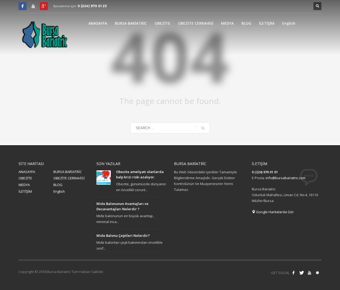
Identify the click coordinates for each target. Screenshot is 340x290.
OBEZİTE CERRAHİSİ (69, 178)
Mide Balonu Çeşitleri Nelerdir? (123, 235)
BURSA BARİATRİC (67, 171)
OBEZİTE (25, 178)
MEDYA (24, 184)
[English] (317, 273)
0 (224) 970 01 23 (92, 6)
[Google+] (44, 6)
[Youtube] (33, 6)
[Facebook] (23, 6)
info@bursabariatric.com (285, 177)
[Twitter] (301, 273)
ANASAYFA (27, 171)
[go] (203, 128)
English (59, 191)
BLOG (57, 184)
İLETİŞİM (25, 191)
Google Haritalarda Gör (274, 211)
